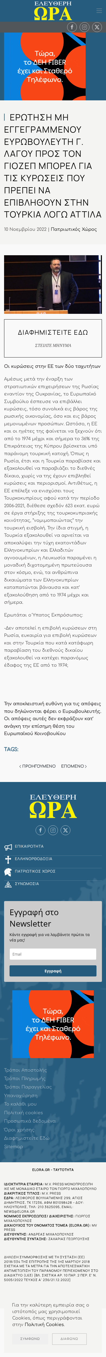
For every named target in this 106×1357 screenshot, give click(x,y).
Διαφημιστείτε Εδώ (26, 1138)
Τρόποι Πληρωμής (25, 1078)
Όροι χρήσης (19, 1130)
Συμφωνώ (30, 1339)
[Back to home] (53, 11)
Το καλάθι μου (20, 1104)
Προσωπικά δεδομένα (30, 1121)
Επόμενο (72, 766)
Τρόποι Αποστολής (25, 1070)
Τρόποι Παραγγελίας (28, 1087)
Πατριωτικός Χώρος (74, 229)
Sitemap (13, 1146)
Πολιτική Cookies (44, 1324)
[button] (99, 11)
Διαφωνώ (69, 1339)
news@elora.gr (19, 1211)
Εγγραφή (53, 970)
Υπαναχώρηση (21, 1095)
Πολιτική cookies (23, 1112)
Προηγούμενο (39, 766)
